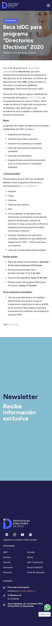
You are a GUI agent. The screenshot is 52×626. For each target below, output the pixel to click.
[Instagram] (14, 534)
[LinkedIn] (6, 534)
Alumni (30, 557)
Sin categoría (13, 324)
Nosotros (7, 572)
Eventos (7, 562)
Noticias (7, 557)
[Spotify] (30, 534)
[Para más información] (5, 588)
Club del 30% (34, 97)
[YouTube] (22, 534)
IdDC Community (35, 562)
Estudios (31, 552)
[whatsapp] (47, 607)
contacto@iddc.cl (29, 186)
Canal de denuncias (36, 572)
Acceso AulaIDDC (35, 567)
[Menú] (48, 5)
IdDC (5, 552)
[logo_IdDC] (10, 5)
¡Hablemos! (44, 614)
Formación (8, 567)
